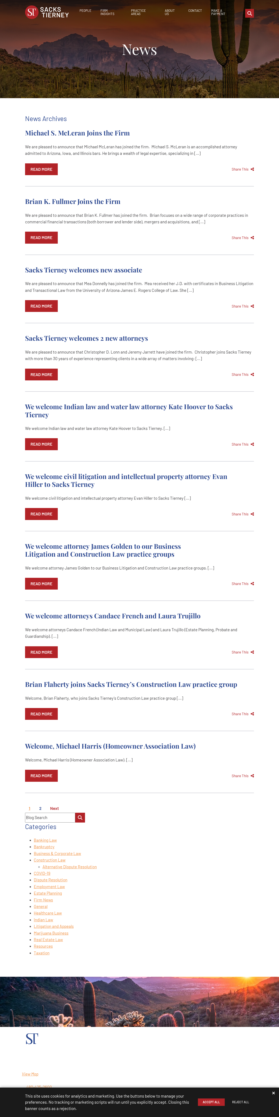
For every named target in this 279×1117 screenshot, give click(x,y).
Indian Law (43, 919)
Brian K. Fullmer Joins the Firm (73, 201)
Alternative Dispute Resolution (70, 866)
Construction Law (50, 859)
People (85, 10)
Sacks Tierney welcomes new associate (83, 269)
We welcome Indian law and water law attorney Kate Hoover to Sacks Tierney (129, 410)
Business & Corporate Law (57, 853)
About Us (170, 12)
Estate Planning (48, 893)
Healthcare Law (48, 912)
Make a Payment (218, 12)
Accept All (211, 1102)
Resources (43, 946)
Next (54, 808)
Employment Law (49, 886)
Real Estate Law (48, 939)
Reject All (240, 1102)
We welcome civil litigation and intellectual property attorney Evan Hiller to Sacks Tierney (126, 480)
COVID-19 (42, 873)
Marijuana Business (51, 933)
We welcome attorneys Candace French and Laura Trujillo (113, 615)
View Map (30, 1073)
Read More (41, 169)
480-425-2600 (39, 1087)
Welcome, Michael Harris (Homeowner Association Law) (110, 745)
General (41, 906)
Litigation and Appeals (54, 926)
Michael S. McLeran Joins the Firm (77, 132)
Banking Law (45, 840)
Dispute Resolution (50, 879)
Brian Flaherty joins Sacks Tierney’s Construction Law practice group (131, 684)
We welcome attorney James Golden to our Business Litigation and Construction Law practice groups (103, 550)
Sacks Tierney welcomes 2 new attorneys (86, 338)
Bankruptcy (44, 846)
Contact (195, 10)
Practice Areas (138, 12)
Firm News (43, 899)
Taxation (41, 952)
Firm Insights (107, 12)
